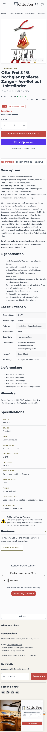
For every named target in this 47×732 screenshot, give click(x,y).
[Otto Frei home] (23, 4)
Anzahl (5, 119)
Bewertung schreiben (23, 593)
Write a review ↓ (11, 548)
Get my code (34, 723)
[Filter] (4, 580)
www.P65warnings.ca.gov (24, 525)
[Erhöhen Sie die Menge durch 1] (24, 125)
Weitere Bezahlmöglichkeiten (23, 148)
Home (3, 13)
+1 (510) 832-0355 (16, 650)
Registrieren (39, 676)
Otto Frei (11, 68)
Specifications (24, 162)
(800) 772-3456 (26, 647)
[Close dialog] (44, 701)
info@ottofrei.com (14, 644)
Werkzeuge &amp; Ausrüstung (21, 13)
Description (7, 162)
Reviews (38, 162)
